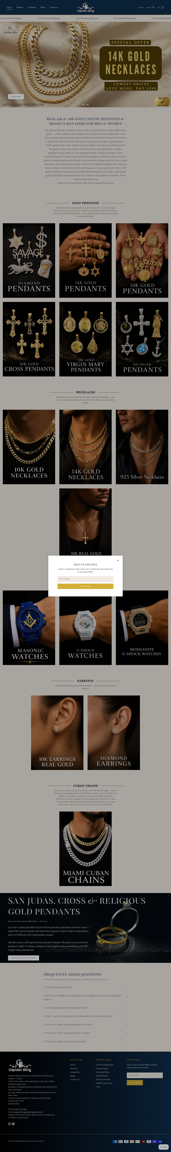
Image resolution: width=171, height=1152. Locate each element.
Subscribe (85, 586)
